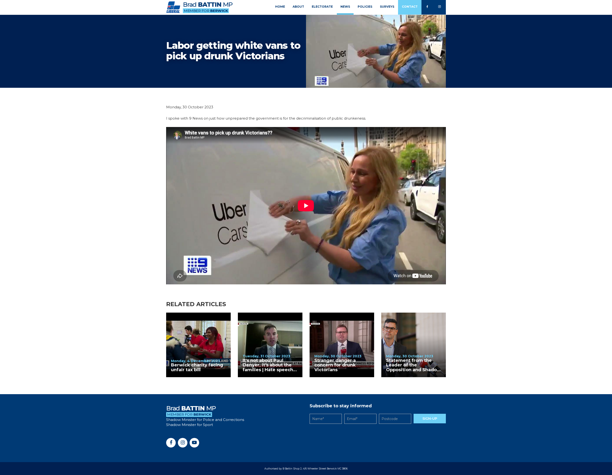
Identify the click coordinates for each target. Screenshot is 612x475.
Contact (410, 6)
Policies (365, 6)
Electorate (322, 6)
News (345, 6)
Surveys (387, 6)
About (298, 6)
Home (280, 6)
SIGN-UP (429, 418)
